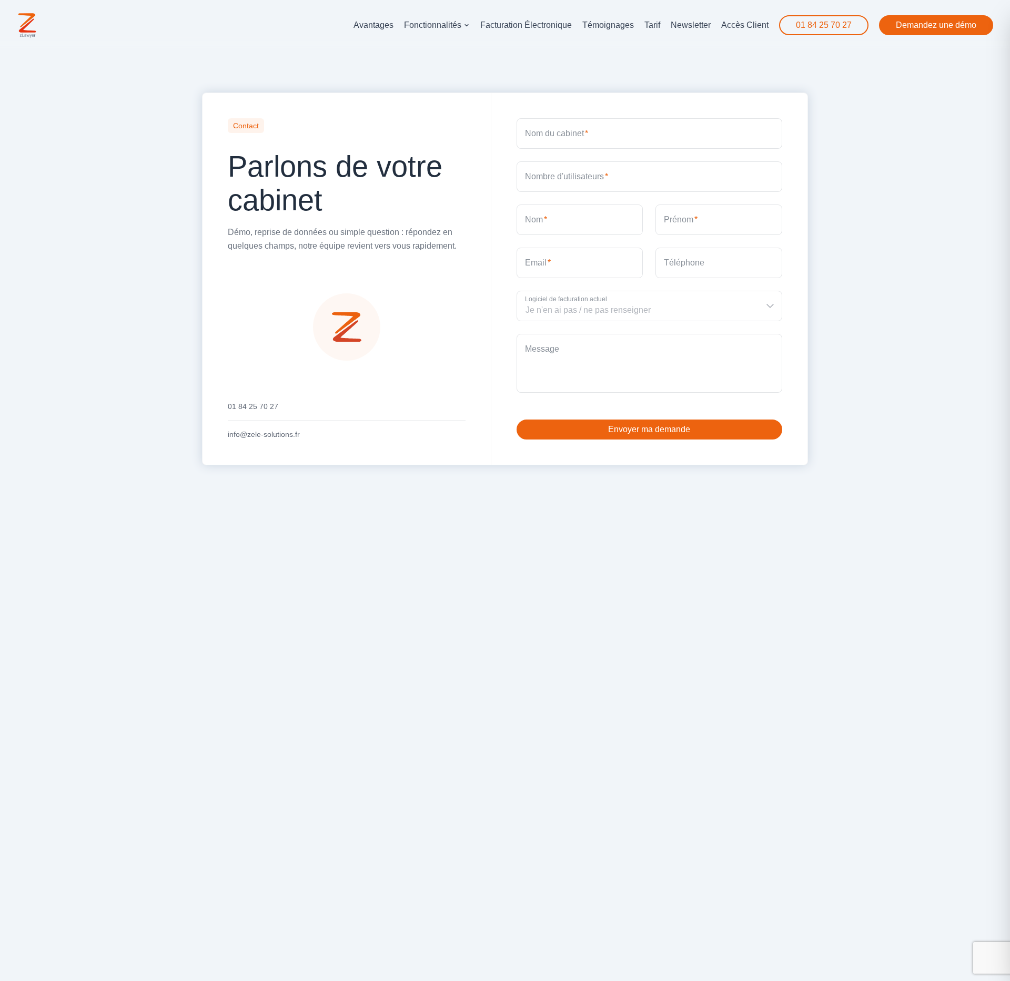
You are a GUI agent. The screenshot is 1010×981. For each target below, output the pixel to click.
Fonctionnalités (432, 25)
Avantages (373, 25)
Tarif (652, 25)
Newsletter (691, 25)
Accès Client (745, 25)
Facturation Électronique (526, 25)
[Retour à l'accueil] (27, 25)
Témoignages (608, 25)
